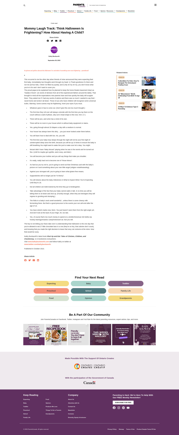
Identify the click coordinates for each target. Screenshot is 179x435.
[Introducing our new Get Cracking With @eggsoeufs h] (34, 334)
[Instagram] (118, 407)
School (79, 11)
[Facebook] (114, 407)
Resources (110, 11)
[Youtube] (128, 407)
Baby (55, 11)
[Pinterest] (123, 407)
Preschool (71, 11)
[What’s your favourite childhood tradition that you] (100, 334)
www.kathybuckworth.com (38, 242)
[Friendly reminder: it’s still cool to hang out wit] (122, 334)
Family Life (87, 11)
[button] (48, 41)
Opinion (103, 11)
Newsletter (131, 11)
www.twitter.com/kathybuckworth (37, 244)
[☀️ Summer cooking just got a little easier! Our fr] (56, 334)
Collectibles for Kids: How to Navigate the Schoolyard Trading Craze (128, 83)
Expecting (47, 11)
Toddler (62, 11)
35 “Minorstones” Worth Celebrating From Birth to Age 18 (129, 96)
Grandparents (120, 11)
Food (96, 11)
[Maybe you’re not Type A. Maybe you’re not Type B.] (78, 334)
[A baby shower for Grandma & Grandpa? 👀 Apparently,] (145, 334)
